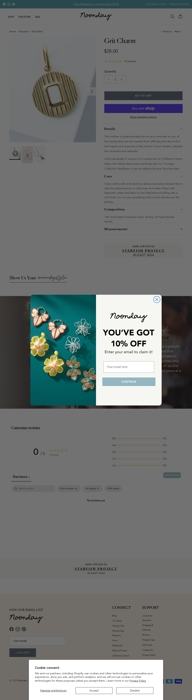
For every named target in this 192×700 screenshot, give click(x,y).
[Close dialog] (157, 299)
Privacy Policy (138, 681)
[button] (129, 381)
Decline (135, 690)
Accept (94, 690)
